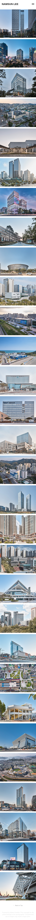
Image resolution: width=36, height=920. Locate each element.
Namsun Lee (10, 4)
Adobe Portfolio (15, 912)
